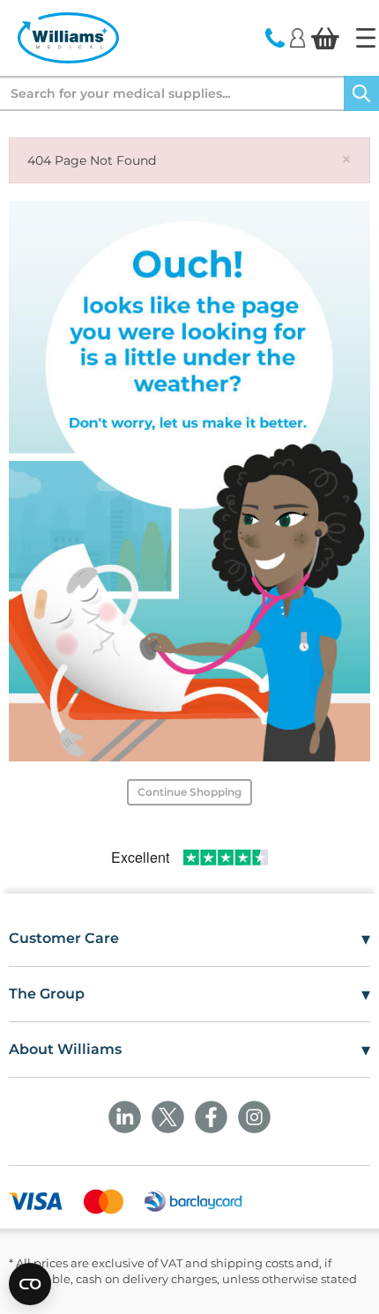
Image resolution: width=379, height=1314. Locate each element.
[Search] (361, 93)
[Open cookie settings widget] (30, 1284)
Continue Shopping (189, 791)
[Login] (297, 37)
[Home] (365, 38)
